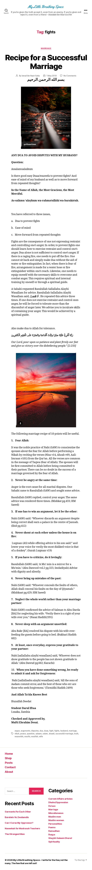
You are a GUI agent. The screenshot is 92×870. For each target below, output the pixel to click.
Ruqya (51, 834)
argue (17, 731)
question (30, 733)
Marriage (46, 48)
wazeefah (19, 736)
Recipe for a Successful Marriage (46, 62)
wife (41, 736)
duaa (46, 731)
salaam (39, 733)
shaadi (52, 733)
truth (76, 733)
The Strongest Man (15, 834)
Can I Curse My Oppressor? (19, 823)
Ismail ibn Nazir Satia (31, 75)
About (9, 771)
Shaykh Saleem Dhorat (60, 838)
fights (56, 731)
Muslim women (56, 820)
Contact (10, 767)
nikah (17, 733)
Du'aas (51, 806)
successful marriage (64, 733)
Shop (8, 758)
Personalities (55, 824)
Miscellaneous (55, 813)
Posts (9, 762)
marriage (73, 731)
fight (51, 731)
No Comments (69, 75)
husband (64, 731)
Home (9, 753)
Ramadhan (54, 831)
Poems (51, 827)
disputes (35, 731)
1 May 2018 (51, 75)
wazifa (27, 736)
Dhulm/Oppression (58, 802)
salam (45, 733)
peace (23, 733)
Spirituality (54, 841)
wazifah (34, 736)
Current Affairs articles (60, 799)
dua (41, 731)
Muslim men (54, 816)
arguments (25, 731)
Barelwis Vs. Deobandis (17, 817)
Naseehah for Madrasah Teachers (22, 828)
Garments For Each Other (18, 811)
